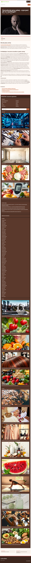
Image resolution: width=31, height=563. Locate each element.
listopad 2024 (4, 235)
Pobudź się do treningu (5, 90)
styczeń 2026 (3, 224)
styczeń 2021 (3, 281)
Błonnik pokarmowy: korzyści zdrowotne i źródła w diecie (10, 385)
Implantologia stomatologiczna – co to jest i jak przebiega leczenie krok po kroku (13, 206)
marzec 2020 (3, 293)
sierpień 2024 (4, 239)
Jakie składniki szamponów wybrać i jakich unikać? (9, 457)
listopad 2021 (4, 269)
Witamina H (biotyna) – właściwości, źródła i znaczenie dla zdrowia (11, 544)
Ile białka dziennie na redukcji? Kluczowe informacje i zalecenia (11, 181)
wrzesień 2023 (4, 252)
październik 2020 (4, 285)
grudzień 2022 (4, 258)
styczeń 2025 (3, 232)
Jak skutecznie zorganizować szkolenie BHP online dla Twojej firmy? (11, 211)
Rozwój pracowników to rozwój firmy (7, 146)
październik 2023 (4, 251)
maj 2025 (3, 228)
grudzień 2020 (4, 282)
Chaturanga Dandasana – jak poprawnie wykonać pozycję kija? (11, 492)
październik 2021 (4, 270)
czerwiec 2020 (4, 289)
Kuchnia (3, 104)
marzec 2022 (3, 263)
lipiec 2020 (3, 288)
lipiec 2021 (3, 273)
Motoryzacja (3, 106)
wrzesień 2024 (4, 237)
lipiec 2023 (3, 255)
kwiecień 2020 (4, 292)
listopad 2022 (4, 259)
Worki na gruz (4, 163)
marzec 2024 (3, 244)
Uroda (17, 103)
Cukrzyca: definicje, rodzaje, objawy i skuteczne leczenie (10, 198)
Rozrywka (17, 100)
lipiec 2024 (3, 240)
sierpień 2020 (4, 286)
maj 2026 (3, 221)
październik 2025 (4, 225)
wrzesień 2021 (4, 271)
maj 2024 (3, 243)
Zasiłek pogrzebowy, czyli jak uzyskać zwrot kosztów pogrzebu (11, 316)
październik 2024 (4, 236)
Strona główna (28, 560)
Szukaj (29, 4)
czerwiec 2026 (4, 220)
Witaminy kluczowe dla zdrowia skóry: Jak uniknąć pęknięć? (10, 350)
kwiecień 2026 (4, 222)
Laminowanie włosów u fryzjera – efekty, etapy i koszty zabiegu (11, 368)
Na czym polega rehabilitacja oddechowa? (9, 88)
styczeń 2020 (3, 296)
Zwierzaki (17, 106)
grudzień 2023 (4, 248)
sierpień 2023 (4, 254)
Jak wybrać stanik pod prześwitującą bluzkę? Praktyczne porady (11, 440)
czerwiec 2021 (4, 274)
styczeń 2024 (3, 247)
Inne (2, 103)
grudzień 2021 (4, 267)
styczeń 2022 (3, 266)
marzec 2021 (3, 278)
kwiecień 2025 (4, 229)
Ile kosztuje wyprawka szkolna (6, 405)
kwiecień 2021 (4, 277)
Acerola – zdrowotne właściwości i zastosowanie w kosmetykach (11, 333)
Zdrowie (17, 104)
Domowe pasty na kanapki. (5, 551)
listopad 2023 (4, 250)
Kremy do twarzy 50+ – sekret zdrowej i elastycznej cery (10, 509)
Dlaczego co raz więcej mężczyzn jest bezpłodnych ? (10, 89)
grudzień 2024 (4, 233)
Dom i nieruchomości (5, 100)
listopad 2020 (4, 284)
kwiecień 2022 (4, 262)
